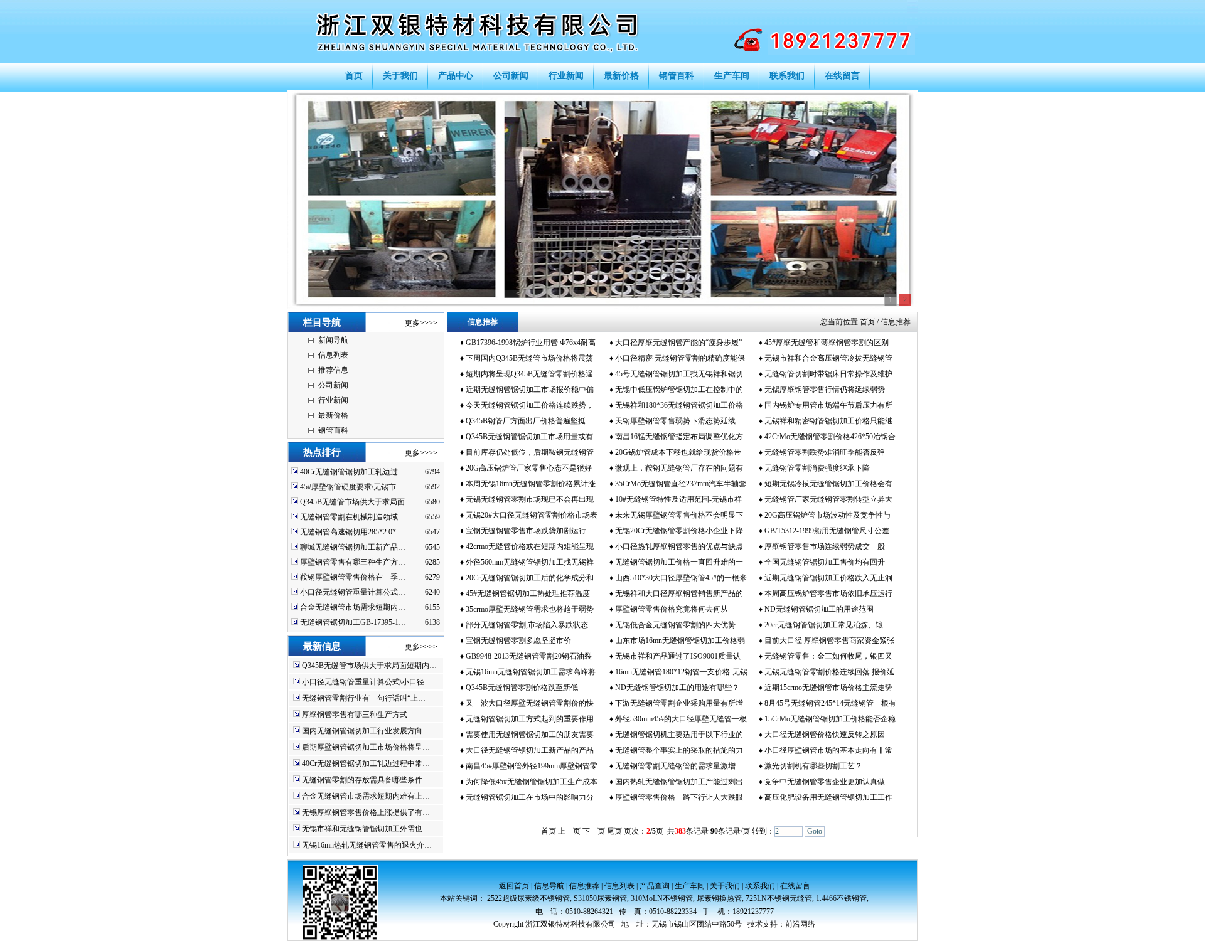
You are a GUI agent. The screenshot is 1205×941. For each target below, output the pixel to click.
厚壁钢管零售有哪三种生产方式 (354, 714)
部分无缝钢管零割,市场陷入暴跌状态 (527, 624)
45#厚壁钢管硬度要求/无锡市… (352, 486)
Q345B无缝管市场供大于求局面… (356, 501)
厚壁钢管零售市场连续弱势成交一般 (824, 546)
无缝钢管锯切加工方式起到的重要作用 (530, 719)
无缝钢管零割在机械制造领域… (352, 517)
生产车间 (690, 885)
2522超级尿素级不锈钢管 (528, 898)
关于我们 (725, 885)
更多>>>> (421, 323)
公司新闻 (333, 385)
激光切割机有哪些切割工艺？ (813, 766)
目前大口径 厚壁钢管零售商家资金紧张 (829, 640)
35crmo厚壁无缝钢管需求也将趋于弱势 (530, 609)
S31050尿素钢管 (600, 898)
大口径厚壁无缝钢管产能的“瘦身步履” (678, 342)
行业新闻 (333, 400)
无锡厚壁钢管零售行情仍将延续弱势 (824, 389)
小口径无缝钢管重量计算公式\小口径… (367, 682)
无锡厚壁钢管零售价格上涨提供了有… (366, 812)
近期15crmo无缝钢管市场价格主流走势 (828, 687)
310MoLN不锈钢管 (662, 898)
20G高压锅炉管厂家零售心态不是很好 (529, 468)
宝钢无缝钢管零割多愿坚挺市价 (518, 640)
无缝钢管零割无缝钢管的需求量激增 (675, 766)
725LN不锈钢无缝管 (779, 898)
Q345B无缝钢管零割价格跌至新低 (522, 687)
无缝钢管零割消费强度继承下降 (817, 468)
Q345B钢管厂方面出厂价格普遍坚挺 (526, 421)
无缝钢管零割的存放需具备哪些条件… (366, 779)
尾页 (614, 831)
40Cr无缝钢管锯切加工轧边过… (352, 471)
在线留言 (795, 885)
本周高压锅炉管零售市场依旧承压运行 (828, 593)
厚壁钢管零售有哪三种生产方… (352, 562)
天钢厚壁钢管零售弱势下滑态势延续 (675, 421)
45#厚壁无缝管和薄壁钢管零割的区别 (826, 342)
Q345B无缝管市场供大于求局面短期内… (369, 665)
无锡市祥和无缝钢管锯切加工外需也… (366, 828)
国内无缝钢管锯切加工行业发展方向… (366, 730)
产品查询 (655, 885)
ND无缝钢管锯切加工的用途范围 (819, 609)
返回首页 (514, 885)
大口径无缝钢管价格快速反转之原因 (824, 734)
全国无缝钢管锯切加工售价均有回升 (824, 562)
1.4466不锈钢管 (841, 898)
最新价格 (333, 415)
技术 (755, 924)
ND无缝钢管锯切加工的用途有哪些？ (677, 687)
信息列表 (333, 355)
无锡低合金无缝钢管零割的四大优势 (675, 624)
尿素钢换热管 (719, 898)
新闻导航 (333, 340)
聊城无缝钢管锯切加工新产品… (352, 547)
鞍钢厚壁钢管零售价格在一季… (352, 577)
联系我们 (760, 885)
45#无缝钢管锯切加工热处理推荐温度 (528, 593)
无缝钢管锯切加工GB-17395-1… (353, 622)
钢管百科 (333, 430)
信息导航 (549, 885)
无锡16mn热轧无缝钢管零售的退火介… (367, 845)
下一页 (593, 831)
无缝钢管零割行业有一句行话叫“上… (364, 698)
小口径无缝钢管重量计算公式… (352, 592)
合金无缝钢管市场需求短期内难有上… (366, 796)
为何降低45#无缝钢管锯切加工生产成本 (531, 781)
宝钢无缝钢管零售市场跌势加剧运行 (526, 530)
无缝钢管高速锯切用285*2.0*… (352, 532)
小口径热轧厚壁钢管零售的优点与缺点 (679, 546)
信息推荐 (584, 885)
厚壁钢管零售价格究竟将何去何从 (671, 609)
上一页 (569, 831)
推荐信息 (333, 370)
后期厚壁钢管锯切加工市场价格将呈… (366, 747)
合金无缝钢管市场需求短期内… (352, 607)
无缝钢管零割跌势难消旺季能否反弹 (824, 452)
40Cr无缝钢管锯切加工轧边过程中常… (366, 763)
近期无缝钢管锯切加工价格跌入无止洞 (828, 577)
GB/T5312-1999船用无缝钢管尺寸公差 (826, 530)
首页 (867, 321)
